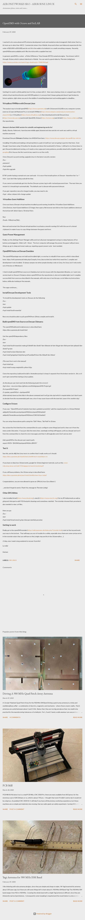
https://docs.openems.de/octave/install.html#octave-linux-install (24, 475)
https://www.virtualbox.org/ (31, 115)
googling (6, 152)
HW (10, 560)
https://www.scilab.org (70, 118)
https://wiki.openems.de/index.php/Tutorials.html (45, 530)
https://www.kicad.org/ (25, 498)
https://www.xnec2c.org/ (49, 498)
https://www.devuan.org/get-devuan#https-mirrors (63, 138)
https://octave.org (47, 118)
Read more (77, 717)
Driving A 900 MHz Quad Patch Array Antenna (28, 693)
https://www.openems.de (37, 109)
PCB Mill (8, 785)
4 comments (15, 717)
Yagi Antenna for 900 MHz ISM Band (22, 877)
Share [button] (77, 560)
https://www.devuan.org (11, 118)
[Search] (75, 4)
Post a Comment (17, 809)
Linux (14, 560)
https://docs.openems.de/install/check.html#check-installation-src (25, 457)
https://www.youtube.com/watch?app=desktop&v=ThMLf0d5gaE (25, 62)
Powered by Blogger (44, 914)
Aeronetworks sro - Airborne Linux (28, 4)
